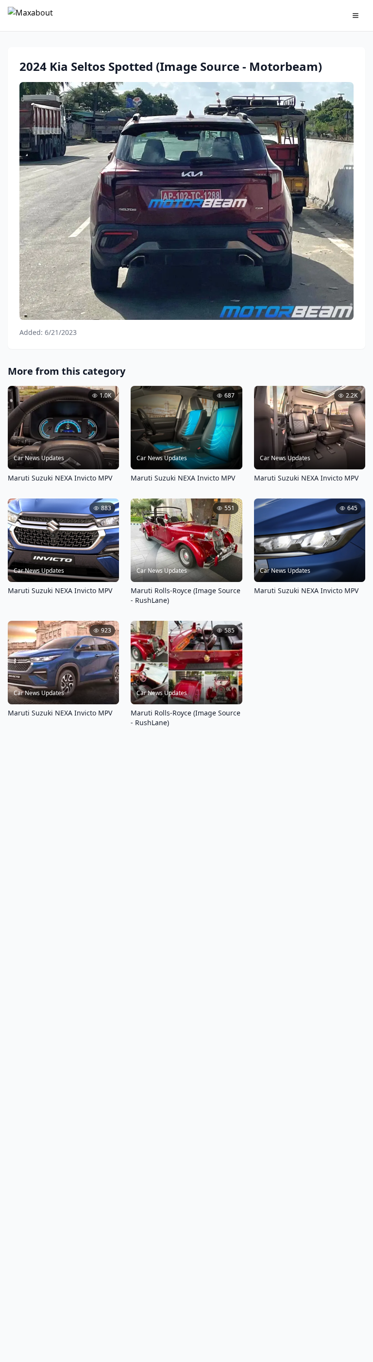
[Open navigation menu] (355, 15)
